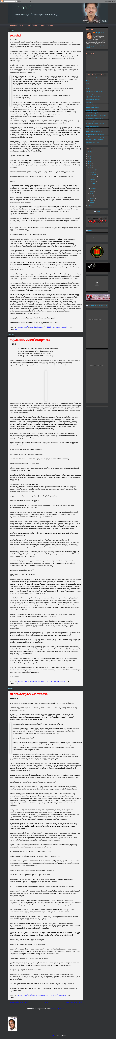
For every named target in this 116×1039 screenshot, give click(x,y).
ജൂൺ (91, 193)
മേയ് (91, 196)
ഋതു (42, 25)
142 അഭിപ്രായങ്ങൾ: (58, 995)
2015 (89, 156)
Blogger (52, 1035)
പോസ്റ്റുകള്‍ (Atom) (57, 1008)
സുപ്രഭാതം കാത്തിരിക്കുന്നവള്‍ (30, 339)
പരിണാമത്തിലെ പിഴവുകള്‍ (93, 78)
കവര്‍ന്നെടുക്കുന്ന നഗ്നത (93, 107)
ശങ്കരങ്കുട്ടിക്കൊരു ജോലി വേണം (95, 134)
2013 (89, 161)
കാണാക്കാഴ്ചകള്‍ (91, 86)
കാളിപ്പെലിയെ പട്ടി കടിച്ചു (93, 99)
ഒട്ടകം (87, 80)
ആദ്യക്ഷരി (13, 25)
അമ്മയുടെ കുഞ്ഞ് (91, 110)
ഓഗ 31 (93, 181)
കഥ (16, 329)
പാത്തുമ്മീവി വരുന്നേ (92, 112)
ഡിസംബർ (93, 170)
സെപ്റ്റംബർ (93, 177)
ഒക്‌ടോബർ (93, 174)
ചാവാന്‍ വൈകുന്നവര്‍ (92, 126)
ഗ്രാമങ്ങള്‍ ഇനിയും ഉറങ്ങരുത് (94, 139)
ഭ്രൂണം (88, 83)
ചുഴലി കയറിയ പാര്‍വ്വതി (93, 96)
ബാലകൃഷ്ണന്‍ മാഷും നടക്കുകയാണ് (96, 115)
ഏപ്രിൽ (92, 198)
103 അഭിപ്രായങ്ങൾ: (60, 327)
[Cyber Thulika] (97, 225)
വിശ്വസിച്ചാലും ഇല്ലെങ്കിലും (94, 131)
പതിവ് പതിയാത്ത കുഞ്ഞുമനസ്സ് (95, 137)
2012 (89, 163)
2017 (89, 154)
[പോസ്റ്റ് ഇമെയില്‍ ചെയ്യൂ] (70, 327)
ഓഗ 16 (93, 186)
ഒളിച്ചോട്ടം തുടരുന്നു (91, 104)
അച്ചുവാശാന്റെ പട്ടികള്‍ (92, 142)
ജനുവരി (92, 202)
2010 (89, 168)
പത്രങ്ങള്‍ (50, 25)
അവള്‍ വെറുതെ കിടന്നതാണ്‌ (28, 693)
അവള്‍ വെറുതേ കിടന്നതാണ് (94, 91)
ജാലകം (35, 25)
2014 (89, 158)
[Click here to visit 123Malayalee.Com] (96, 305)
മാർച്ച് (91, 200)
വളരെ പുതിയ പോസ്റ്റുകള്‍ (19, 1002)
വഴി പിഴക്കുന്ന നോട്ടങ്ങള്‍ (93, 94)
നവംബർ (92, 172)
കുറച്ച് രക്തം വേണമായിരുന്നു (94, 118)
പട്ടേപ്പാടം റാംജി (99, 32)
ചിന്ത (28, 25)
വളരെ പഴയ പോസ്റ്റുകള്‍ (73, 1002)
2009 (89, 205)
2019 (89, 152)
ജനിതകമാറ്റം (89, 129)
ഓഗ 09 (93, 188)
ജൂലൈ (92, 191)
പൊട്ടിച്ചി (15, 35)
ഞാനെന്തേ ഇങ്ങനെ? (92, 120)
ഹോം (21, 25)
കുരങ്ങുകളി (89, 102)
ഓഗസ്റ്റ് (92, 179)
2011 (89, 165)
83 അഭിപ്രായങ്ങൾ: (58, 681)
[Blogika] (97, 211)
